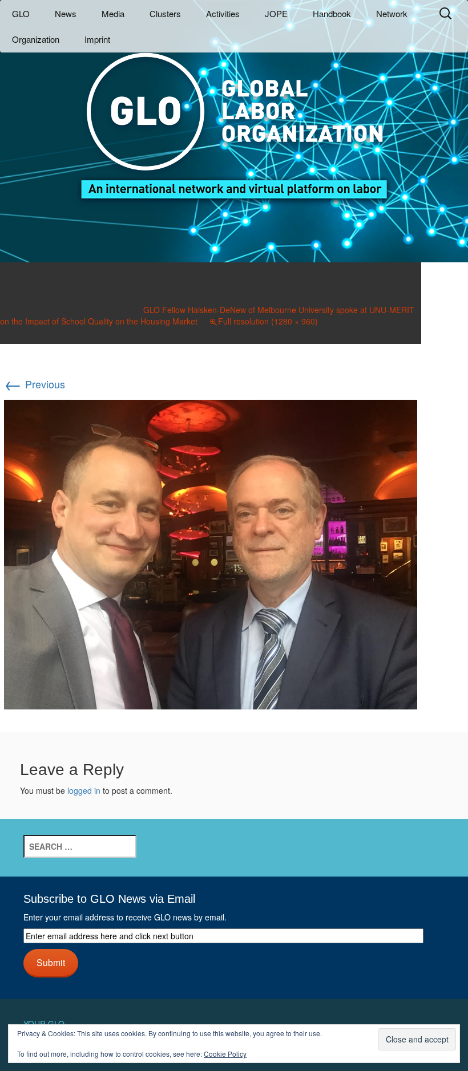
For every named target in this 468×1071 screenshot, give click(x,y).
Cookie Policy (225, 1053)
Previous (34, 383)
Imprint (97, 39)
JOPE (276, 13)
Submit (51, 962)
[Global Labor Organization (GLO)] (234, 117)
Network (392, 13)
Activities (223, 13)
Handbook (332, 13)
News (65, 13)
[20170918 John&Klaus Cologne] (210, 552)
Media (113, 13)
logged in (83, 790)
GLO (21, 13)
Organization (35, 39)
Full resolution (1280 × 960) (268, 321)
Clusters (165, 13)
